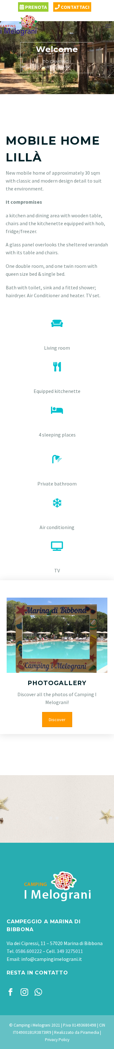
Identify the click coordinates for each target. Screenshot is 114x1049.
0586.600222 (29, 951)
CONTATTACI (75, 7)
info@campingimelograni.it (51, 959)
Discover (57, 719)
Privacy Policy (57, 1039)
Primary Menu (108, 26)
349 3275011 (70, 951)
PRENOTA (35, 7)
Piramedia (89, 1032)
